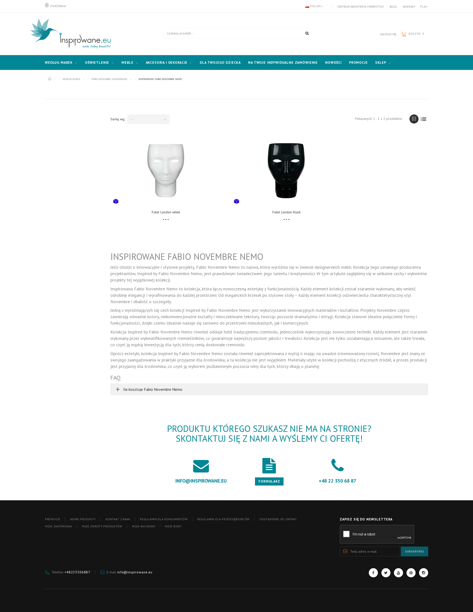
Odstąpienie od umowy (278, 519)
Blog (393, 6)
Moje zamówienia (58, 526)
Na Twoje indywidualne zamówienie (283, 62)
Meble (127, 62)
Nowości (333, 62)
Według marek (59, 62)
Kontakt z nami (118, 519)
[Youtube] (398, 572)
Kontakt (409, 6)
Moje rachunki (143, 526)
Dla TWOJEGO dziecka (220, 62)
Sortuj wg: (117, 119)
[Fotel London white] (165, 170)
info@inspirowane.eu (134, 572)
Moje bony (173, 526)
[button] (269, 389)
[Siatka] (414, 119)
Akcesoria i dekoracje (167, 62)
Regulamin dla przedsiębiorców (223, 519)
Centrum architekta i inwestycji (360, 6)
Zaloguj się (388, 34)
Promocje (358, 62)
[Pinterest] (411, 572)
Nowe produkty (83, 519)
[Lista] (423, 119)
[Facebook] (373, 572)
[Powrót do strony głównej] (50, 79)
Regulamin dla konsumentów (163, 519)
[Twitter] (385, 572)
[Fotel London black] (286, 170)
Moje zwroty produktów (102, 526)
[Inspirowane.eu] (69, 33)
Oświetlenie (97, 62)
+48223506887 (77, 572)
